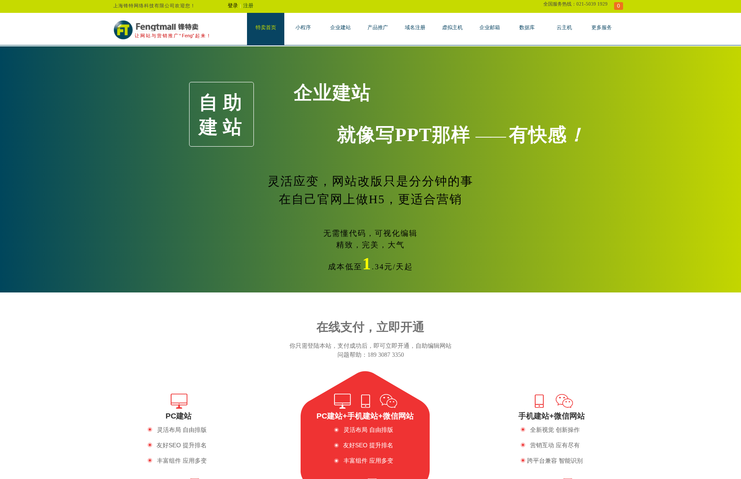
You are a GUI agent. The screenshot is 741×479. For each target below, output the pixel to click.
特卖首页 (266, 27)
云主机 (564, 27)
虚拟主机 (452, 27)
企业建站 (340, 27)
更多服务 (601, 27)
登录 (233, 6)
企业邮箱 (489, 27)
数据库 (527, 27)
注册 (248, 6)
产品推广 (377, 27)
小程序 (303, 27)
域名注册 (415, 27)
